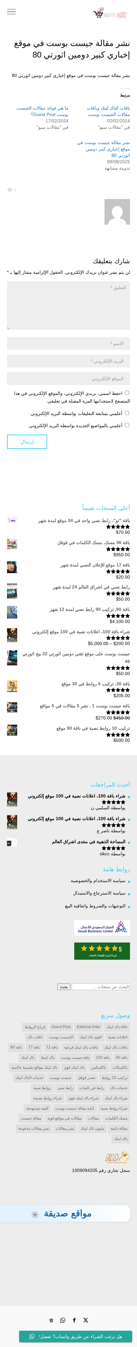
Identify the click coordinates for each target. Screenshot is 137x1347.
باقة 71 (52, 1047)
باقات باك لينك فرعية (81, 1047)
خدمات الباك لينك (29, 1077)
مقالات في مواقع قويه (64, 1118)
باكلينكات (119, 1067)
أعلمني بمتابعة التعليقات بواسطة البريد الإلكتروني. (75, 413)
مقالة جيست (31, 1118)
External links (88, 1027)
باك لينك (27, 1057)
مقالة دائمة (119, 1128)
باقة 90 (121, 1057)
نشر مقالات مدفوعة (33, 1128)
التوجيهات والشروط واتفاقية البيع (95, 905)
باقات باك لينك (115, 1047)
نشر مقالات (65, 1128)
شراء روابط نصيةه (47, 1098)
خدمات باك (118, 1088)
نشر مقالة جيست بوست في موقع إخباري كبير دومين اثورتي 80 (103, 149)
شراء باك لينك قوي (83, 1098)
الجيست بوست (61, 1037)
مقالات (93, 1118)
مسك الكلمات (116, 1118)
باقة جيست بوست (75, 1057)
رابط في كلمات (91, 1088)
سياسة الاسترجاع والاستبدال (99, 893)
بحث (64, 986)
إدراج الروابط (35, 1027)
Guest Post (61, 1027)
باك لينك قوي (74, 1067)
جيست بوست (60, 1077)
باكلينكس (98, 1067)
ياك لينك (120, 1138)
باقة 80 (16, 1047)
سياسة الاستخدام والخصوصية (98, 880)
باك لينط (47, 1057)
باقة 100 (103, 1057)
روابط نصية (42, 1088)
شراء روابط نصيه (114, 1108)
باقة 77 (34, 1047)
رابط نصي (65, 1088)
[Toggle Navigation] (11, 13)
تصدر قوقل (86, 1077)
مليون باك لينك (92, 1128)
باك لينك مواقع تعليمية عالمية (34, 1067)
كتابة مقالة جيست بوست (74, 1108)
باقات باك (35, 1037)
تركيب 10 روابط (114, 1077)
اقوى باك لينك (91, 1037)
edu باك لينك (116, 1027)
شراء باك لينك (116, 1098)
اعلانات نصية (117, 1037)
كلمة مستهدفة (37, 1108)
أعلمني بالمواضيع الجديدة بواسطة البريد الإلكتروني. (75, 425)
